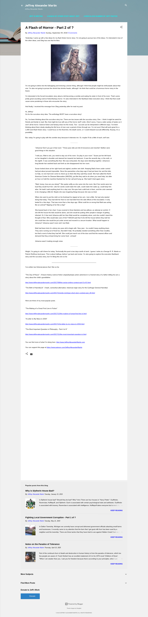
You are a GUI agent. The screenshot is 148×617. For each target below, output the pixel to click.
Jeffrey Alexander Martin (41, 5)
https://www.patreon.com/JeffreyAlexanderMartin (64, 347)
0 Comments (72, 33)
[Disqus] (74, 385)
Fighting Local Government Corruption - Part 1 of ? (50, 517)
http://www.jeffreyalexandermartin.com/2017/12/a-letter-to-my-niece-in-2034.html (54, 324)
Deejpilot (79, 608)
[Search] (126, 5)
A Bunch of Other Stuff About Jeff (63, 16)
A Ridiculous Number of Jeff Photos (100, 16)
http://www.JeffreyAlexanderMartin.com (70, 342)
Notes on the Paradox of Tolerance (42, 544)
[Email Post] (31, 355)
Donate (32, 596)
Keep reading (117, 510)
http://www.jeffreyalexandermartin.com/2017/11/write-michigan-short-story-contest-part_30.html (60, 293)
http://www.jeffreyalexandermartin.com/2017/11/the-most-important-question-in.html (55, 334)
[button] (121, 27)
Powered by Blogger (75, 604)
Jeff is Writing (36, 16)
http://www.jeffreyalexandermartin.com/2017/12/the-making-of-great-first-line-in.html (56, 314)
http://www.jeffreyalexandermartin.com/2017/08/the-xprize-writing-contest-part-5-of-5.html (58, 282)
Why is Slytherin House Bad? (39, 491)
